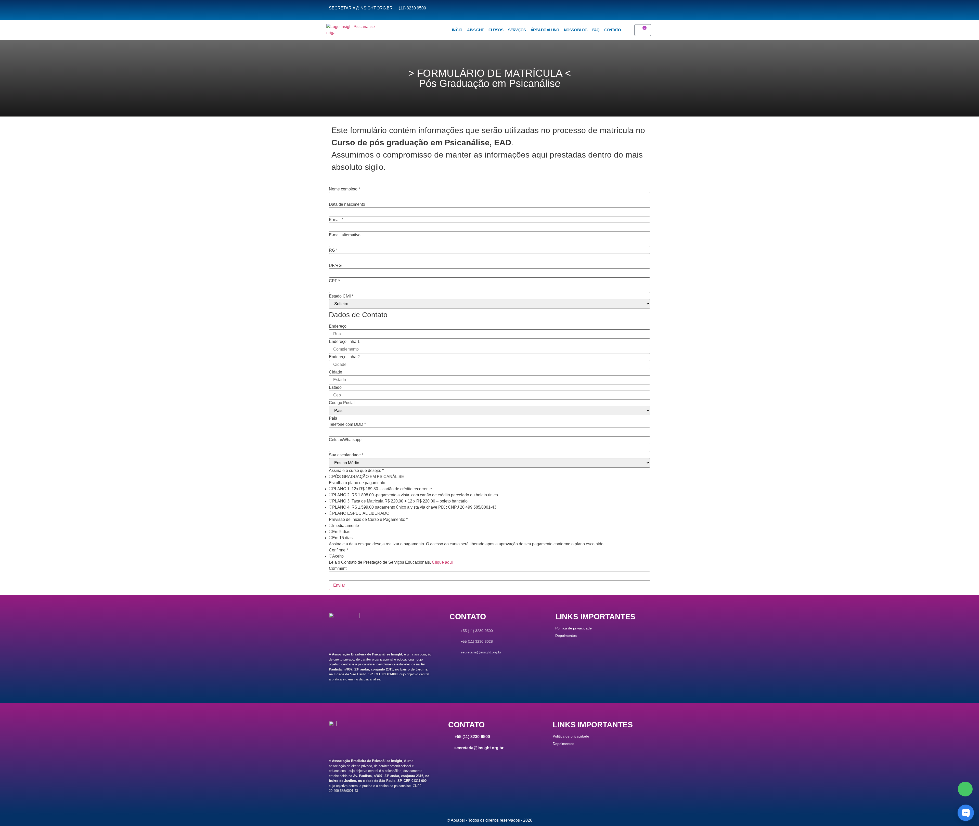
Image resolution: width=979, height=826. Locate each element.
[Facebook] (965, 789)
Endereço (337, 326)
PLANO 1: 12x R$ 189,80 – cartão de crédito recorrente (382, 489)
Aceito (338, 556)
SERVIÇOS (517, 30)
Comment (337, 568)
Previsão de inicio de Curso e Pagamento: (368, 520)
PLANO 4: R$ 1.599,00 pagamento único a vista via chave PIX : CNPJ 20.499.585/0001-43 (414, 507)
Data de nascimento (347, 204)
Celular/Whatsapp (345, 440)
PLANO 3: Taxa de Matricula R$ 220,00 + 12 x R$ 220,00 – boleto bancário (400, 501)
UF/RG (335, 266)
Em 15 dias (342, 538)
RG (333, 250)
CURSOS (495, 30)
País (333, 418)
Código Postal (342, 403)
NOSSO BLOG (575, 30)
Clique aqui (442, 562)
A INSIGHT (475, 30)
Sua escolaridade (346, 455)
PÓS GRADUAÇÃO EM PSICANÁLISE (368, 477)
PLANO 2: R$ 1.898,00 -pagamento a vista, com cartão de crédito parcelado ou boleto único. (415, 495)
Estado (335, 387)
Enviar (339, 585)
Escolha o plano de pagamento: (357, 483)
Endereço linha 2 (344, 357)
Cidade (335, 372)
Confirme (338, 550)
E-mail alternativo (344, 235)
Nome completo (344, 189)
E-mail (336, 220)
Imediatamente (345, 526)
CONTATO (612, 30)
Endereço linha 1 (344, 342)
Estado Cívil (341, 296)
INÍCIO (457, 30)
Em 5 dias (341, 532)
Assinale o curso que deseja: (356, 471)
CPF (334, 281)
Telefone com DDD (347, 424)
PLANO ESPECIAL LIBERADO (360, 513)
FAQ (595, 30)
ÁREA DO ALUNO (545, 30)
